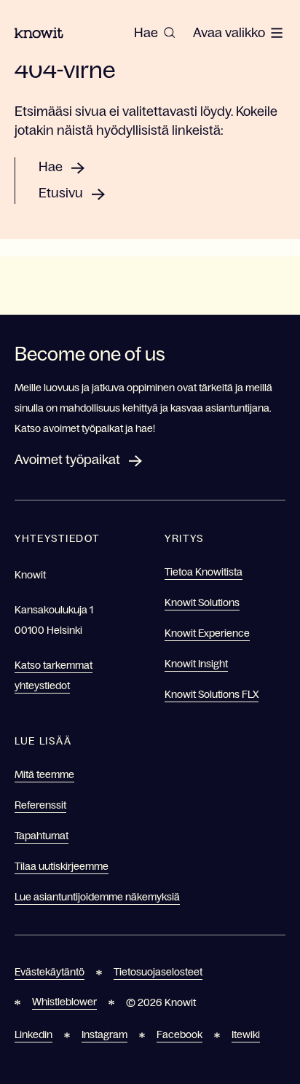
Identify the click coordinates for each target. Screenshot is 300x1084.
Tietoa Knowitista (203, 572)
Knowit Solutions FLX (211, 694)
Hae (51, 167)
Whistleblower (64, 1002)
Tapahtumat (41, 835)
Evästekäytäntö (49, 972)
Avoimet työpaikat (67, 459)
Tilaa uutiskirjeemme (61, 866)
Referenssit (40, 805)
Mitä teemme (44, 774)
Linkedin (33, 1034)
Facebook (179, 1034)
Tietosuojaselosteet (158, 972)
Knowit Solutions (202, 602)
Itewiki (246, 1034)
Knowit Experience (207, 633)
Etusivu (61, 193)
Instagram (104, 1034)
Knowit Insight (196, 663)
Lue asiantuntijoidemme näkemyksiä (97, 897)
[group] (154, 33)
